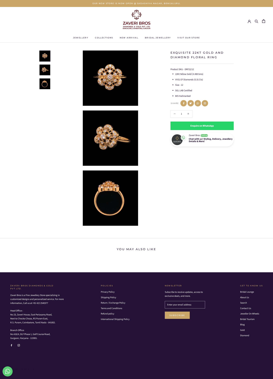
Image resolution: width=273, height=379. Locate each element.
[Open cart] (263, 21)
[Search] (256, 21)
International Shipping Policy (115, 319)
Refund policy (107, 313)
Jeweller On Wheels (249, 313)
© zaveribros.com (24, 370)
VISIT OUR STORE (188, 37)
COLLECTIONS (104, 37)
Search (243, 302)
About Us (244, 297)
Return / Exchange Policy (113, 302)
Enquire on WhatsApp (202, 126)
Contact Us (245, 308)
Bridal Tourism (247, 319)
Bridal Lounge (247, 292)
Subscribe (177, 315)
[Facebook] (11, 345)
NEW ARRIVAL (129, 37)
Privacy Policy (108, 292)
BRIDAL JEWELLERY (158, 37)
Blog (242, 324)
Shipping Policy (108, 297)
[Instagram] (19, 345)
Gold (242, 330)
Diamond (244, 335)
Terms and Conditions (111, 308)
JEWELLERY (80, 37)
